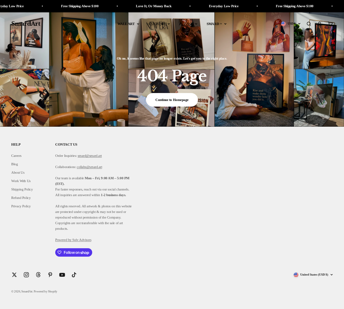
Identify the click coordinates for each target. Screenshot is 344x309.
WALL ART (126, 24)
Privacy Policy (21, 206)
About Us (17, 172)
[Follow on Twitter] (14, 275)
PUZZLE (186, 24)
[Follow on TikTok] (74, 275)
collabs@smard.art (89, 167)
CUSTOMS (157, 24)
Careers (16, 156)
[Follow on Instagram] (26, 275)
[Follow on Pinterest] (50, 275)
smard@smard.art (90, 156)
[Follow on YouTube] (62, 275)
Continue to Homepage (172, 100)
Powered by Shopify (45, 291)
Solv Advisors (81, 240)
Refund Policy (21, 198)
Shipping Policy (22, 189)
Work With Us (21, 181)
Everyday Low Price (207, 6)
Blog (14, 164)
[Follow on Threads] (38, 275)
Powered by (63, 240)
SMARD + (214, 24)
